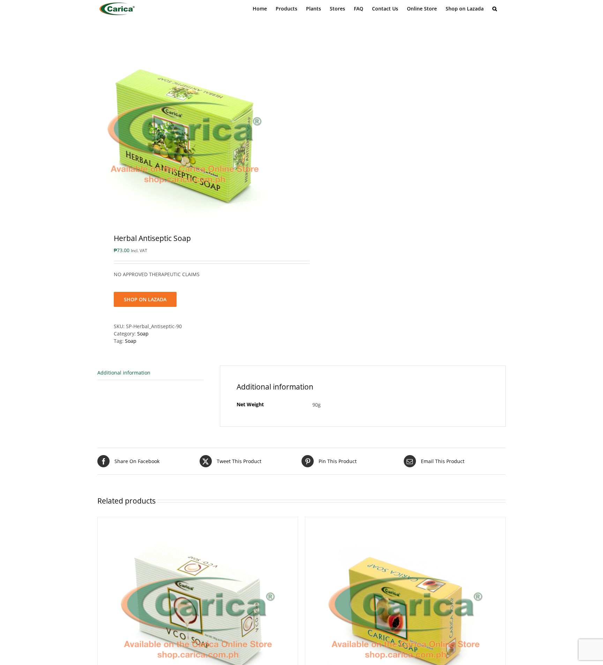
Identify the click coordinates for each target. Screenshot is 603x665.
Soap (143, 333)
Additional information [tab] (123, 372)
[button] (494, 8)
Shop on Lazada (145, 299)
